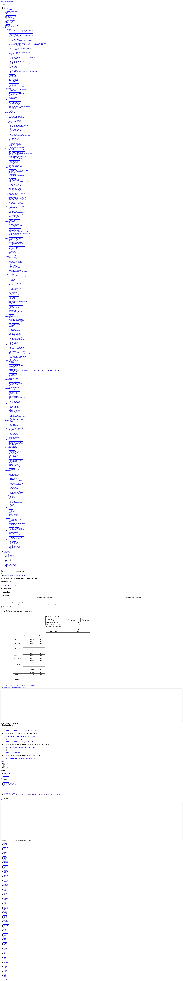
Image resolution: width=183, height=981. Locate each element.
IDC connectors (12, 38)
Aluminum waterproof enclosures (16, 492)
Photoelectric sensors (14, 465)
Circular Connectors (10, 112)
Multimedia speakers (13, 249)
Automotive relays (13, 498)
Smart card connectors (14, 47)
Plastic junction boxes (14, 478)
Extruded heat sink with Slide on (16, 536)
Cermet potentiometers (14, 380)
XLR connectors (13, 140)
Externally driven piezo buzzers (16, 243)
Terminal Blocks (10, 148)
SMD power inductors (14, 407)
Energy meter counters (14, 317)
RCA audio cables (13, 310)
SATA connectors (13, 54)
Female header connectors (15, 34)
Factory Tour (9, 13)
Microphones (12, 251)
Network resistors (13, 393)
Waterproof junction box (14, 103)
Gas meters (11, 325)
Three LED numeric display (15, 337)
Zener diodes (12, 355)
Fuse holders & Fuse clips (15, 371)
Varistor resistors (13, 392)
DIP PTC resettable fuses (14, 364)
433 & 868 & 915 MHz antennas (16, 93)
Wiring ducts (12, 282)
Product (5, 27)
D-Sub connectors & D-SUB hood (17, 42)
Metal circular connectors (15, 120)
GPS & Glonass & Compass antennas (17, 89)
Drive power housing (14, 488)
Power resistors (12, 389)
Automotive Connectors (11, 194)
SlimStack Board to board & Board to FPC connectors (21, 31)
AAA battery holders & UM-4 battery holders (19, 233)
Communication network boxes (16, 483)
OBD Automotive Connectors (16, 203)
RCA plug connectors (14, 139)
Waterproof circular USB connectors (17, 190)
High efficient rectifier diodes (15, 348)
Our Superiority (9, 17)
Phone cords (12, 302)
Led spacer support (13, 343)
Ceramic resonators (13, 434)
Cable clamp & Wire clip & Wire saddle (18, 276)
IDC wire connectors (14, 179)
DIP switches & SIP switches (15, 262)
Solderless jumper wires (14, 547)
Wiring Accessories (10, 274)
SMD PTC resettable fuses (15, 362)
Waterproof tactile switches (15, 261)
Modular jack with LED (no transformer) (18, 170)
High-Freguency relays (14, 504)
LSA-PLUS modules (14, 184)
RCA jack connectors (14, 138)
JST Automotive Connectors (15, 202)
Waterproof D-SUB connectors (16, 192)
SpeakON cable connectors (15, 144)
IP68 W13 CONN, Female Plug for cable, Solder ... (21, 742)
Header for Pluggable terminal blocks (17, 156)
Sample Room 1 (10, 554)
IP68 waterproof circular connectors (17, 115)
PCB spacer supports (14, 275)
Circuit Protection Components (13, 360)
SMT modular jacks (13, 172)
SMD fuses (11, 361)
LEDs (10, 341)
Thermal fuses (12, 375)
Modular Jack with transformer (16, 171)
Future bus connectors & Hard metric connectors (20, 63)
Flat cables (11, 293)
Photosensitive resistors (14, 401)
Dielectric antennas (13, 95)
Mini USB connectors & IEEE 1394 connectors (20, 52)
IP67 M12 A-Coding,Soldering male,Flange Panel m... (22, 747)
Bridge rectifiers (12, 346)
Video (4, 561)
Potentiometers (9, 379)
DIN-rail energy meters (14, 324)
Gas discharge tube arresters (15, 374)
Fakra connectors (13, 72)
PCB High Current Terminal (15, 166)
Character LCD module (14, 330)
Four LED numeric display (15, 338)
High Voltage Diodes (14, 359)
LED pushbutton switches (15, 267)
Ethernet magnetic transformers (16, 176)
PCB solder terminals (14, 165)
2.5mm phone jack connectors (16, 131)
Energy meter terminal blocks (15, 321)
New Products (6, 551)
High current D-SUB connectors (16, 61)
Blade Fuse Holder (13, 378)
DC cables (11, 314)
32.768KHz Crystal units (14, 429)
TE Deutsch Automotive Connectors (17, 197)
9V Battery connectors (14, 234)
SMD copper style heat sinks (15, 537)
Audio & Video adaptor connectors (17, 147)
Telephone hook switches (15, 270)
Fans (7, 507)
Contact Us (6, 568)
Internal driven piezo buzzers (15, 242)
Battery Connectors (10, 221)
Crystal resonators (13, 430)
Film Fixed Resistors (13, 396)
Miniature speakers (13, 248)
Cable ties (11, 278)
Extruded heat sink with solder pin (17, 534)
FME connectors (13, 85)
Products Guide (6, 773)
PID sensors (12, 450)
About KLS (9, 9)
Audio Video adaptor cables (15, 307)
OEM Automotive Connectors (16, 205)
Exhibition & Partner (11, 15)
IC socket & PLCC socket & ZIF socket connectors (20, 40)
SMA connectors (13, 66)
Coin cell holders (13, 229)
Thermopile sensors (13, 457)
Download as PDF (12, 585)
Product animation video (11, 564)
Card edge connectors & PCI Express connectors (20, 45)
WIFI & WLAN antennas (15, 92)
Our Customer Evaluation (12, 18)
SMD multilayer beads (14, 414)
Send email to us (4, 585)
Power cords (12, 298)
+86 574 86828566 (5, 2)
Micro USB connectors (14, 53)
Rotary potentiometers (14, 387)
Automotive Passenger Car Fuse (16, 376)
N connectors (12, 77)
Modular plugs (12, 174)
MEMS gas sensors (13, 455)
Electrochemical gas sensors (15, 448)
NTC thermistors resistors (15, 402)
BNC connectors (13, 75)
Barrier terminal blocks (14, 157)
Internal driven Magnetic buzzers (16, 244)
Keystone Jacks (12, 178)
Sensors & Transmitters (11, 447)
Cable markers (12, 289)
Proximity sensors (13, 462)
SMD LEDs (12, 329)
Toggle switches (12, 264)
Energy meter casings (14, 323)
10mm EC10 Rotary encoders (16, 441)
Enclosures (8, 470)
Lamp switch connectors (14, 110)
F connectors (12, 74)
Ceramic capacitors (13, 425)
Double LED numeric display (16, 335)
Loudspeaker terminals (14, 145)
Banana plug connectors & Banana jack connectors (20, 142)
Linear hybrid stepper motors (15, 528)
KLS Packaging (10, 21)
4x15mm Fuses (12, 367)
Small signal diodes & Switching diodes (18, 356)
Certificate (8, 12)
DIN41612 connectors (14, 62)
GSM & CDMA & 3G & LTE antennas (18, 90)
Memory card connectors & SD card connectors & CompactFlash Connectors (26, 44)
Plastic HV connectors (14, 207)
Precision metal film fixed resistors (17, 397)
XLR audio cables (13, 308)
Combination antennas (14, 94)
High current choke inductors (15, 409)
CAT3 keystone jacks (14, 180)
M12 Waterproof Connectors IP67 (17, 117)
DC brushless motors (14, 521)
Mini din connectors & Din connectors (17, 137)
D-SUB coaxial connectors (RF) (16, 86)
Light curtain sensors (14, 469)
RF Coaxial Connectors (11, 65)
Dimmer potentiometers (14, 385)
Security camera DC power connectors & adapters (20, 545)
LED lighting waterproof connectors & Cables (19, 106)
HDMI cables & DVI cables (15, 312)
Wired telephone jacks (14, 183)
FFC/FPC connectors (14, 39)
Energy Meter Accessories (12, 316)
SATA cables (12, 303)
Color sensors (12, 468)
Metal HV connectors (14, 208)
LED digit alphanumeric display (16, 339)
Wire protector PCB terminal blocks (17, 152)
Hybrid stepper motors (14, 527)
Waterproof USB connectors (15, 188)
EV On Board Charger (14, 216)
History (8, 24)
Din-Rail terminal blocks (14, 161)
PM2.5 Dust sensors (13, 456)
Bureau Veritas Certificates (12, 25)
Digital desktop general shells (15, 480)
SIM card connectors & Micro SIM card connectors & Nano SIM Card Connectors (27, 43)
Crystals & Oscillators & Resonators (14, 428)
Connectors (8, 29)
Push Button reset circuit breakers (16, 365)
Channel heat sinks (13, 532)
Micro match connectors (14, 36)
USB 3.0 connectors (13, 49)
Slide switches (12, 269)
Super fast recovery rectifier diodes (17, 351)
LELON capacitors (13, 421)
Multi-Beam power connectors (16, 237)
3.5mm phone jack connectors (16, 133)
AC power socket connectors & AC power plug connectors (22, 57)
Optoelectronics (9, 328)
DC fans (11, 509)
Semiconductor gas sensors (15, 451)
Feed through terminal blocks (15, 158)
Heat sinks (8, 530)
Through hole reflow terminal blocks (17, 149)
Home (4, 7)
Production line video (11, 563)
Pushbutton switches (13, 266)
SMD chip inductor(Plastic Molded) (17, 416)
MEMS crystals (12, 438)
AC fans (11, 510)
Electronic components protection (16, 288)
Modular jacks (12, 169)
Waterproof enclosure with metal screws (18, 471)
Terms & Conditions (10, 26)
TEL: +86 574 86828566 (9, 792)
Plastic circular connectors (15, 119)
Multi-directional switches (15, 273)
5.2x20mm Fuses (13, 369)
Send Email (3, 799)
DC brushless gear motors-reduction (17, 523)
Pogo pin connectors (13, 58)
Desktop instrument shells (15, 484)
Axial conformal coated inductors (16, 405)
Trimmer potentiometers (14, 382)
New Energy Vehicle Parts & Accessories (15, 206)
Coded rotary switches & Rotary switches (18, 271)
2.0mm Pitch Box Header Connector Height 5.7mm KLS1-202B (20, 685)
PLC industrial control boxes (15, 482)
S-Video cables (12, 315)
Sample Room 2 (10, 555)
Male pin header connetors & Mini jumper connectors (21, 33)
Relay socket (12, 505)
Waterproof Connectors (11, 187)
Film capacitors (12, 424)
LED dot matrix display (14, 333)
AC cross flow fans (13, 515)
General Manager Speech (12, 11)
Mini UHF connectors (14, 83)
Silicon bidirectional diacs (15, 357)
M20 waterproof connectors (15, 121)
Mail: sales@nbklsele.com (9, 793)
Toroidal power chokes (14, 410)
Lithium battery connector (15, 226)
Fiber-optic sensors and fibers (15, 466)
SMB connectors (13, 67)
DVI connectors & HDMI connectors (17, 56)
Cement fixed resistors (14, 400)
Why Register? (9, 22)
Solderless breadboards (14, 546)
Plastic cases (12, 479)
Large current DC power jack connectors (18, 125)
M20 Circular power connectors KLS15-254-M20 (15, 687)
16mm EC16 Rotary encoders (16, 444)
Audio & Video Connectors (12, 122)
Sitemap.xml (6, 776)
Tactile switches (12, 260)
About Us (5, 8)
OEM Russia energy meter (15, 326)
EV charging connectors (14, 219)
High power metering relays (15, 502)
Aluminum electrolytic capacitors (16, 423)
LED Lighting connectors (15, 101)
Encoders (8, 439)
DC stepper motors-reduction (15, 525)
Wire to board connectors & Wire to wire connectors (21, 30)
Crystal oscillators (13, 432)
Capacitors (8, 420)
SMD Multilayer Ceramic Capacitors (17, 427)
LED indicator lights (13, 342)
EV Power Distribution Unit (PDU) (17, 214)
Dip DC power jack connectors (16, 128)
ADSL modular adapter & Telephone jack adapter (20, 181)
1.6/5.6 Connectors (13, 80)
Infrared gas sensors (13, 452)
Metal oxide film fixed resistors (16, 398)
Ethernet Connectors (11, 167)
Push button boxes (13, 489)
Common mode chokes (14, 412)
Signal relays (12, 496)
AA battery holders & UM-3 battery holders (19, 231)
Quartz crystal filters (13, 433)
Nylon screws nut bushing (15, 283)
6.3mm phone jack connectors (16, 134)
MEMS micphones (13, 253)
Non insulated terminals (14, 163)
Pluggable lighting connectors (16, 107)
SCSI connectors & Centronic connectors (18, 60)
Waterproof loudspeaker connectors (17, 193)
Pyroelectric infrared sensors (15, 460)
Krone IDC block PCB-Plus (15, 185)
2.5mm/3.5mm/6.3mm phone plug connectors (19, 135)
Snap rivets (11, 284)
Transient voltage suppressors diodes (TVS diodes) (20, 353)
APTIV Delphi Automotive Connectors (18, 199)
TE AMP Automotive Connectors (16, 196)
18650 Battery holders (14, 230)
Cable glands (12, 279)
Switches (8, 256)
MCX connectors (13, 69)
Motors (8, 518)
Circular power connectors (15, 113)
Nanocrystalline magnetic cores (16, 419)
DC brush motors (13, 520)
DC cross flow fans (13, 514)
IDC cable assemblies (14, 296)
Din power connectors (14, 129)
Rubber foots (12, 287)
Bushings (11, 285)
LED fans (11, 512)
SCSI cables (12, 306)
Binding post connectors (14, 143)
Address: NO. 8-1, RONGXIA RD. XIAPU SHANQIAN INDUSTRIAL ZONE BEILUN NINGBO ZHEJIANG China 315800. (33, 794)
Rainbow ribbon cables (14, 294)
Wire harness (12, 299)
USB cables (12, 297)
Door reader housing (13, 486)
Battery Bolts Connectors (15, 228)
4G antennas (12, 98)
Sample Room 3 (10, 556)
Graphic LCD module (14, 332)
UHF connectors (13, 84)
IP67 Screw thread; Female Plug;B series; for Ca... (21, 758)
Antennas (8, 88)
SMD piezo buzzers (13, 239)
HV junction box (13, 211)
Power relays (12, 497)
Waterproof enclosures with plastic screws (18, 473)
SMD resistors (12, 394)
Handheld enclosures (14, 477)
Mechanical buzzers (13, 247)
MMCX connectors (13, 70)
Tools (7, 539)
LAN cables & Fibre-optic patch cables (18, 301)
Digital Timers (12, 506)
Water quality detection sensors (16, 459)
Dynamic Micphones (14, 255)
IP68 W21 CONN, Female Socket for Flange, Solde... (21, 730)
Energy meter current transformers (17, 320)
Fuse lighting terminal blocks (15, 108)
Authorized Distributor (11, 16)
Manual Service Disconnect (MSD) (17, 212)
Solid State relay (13, 500)
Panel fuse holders (13, 373)
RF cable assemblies (13, 97)
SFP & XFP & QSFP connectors (16, 175)
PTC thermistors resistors (14, 391)
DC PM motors (12, 524)
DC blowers (12, 511)
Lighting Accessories (11, 99)
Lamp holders (12, 111)
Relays (7, 495)
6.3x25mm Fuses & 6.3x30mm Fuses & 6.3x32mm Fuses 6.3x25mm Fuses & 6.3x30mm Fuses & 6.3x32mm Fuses (35, 370)
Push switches (12, 265)
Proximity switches (13, 464)
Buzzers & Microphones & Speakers (14, 238)
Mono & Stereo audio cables (15, 311)
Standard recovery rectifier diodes (16, 347)
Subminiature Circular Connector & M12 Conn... (20, 736)
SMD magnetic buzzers (14, 240)
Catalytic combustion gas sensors (16, 453)
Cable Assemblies (10, 290)
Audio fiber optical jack (14, 124)
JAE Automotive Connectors (15, 201)
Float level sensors (13, 461)
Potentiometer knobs (13, 384)
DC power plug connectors (15, 130)
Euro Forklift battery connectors (16, 225)
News (4, 557)
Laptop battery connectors (15, 235)
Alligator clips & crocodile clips (16, 550)
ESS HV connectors (13, 210)
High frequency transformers (15, 418)
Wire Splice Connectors (14, 102)
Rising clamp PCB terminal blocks (17, 151)
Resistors (8, 388)
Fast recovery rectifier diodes (15, 350)
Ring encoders (12, 446)
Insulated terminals (13, 162)
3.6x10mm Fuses (13, 366)
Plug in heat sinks (13, 533)
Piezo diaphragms (13, 252)
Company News (10, 559)
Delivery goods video (11, 565)
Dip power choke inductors (15, 406)
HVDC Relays (12, 220)
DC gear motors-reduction (15, 519)
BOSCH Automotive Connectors (16, 198)
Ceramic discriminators (14, 437)
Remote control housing (14, 491)
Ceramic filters (12, 435)
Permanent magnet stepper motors (16, 529)
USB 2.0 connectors (13, 51)
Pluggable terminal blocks (15, 154)
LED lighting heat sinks (14, 538)
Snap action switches (14, 258)
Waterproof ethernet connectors (16, 189)
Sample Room (6, 552)
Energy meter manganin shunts (16, 319)
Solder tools (12, 548)
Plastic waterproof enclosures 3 (16, 493)
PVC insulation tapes (14, 543)
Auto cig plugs (12, 541)
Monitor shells (12, 487)
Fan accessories (12, 516)
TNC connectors (13, 76)
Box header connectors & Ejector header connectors (21, 35)
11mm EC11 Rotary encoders (15, 442)
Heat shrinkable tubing (14, 542)
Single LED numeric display (15, 334)
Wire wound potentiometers (15, 383)
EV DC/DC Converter (14, 215)
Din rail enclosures (13, 475)
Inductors (8, 403)
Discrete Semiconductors (12, 344)
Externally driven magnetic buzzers (17, 246)
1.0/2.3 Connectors (13, 79)
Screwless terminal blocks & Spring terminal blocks (20, 153)
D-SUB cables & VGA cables (16, 305)
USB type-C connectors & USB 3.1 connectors (20, 48)
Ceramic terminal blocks (14, 160)
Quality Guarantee (10, 20)
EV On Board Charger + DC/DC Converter (19, 217)
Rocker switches (13, 257)
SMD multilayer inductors (15, 415)
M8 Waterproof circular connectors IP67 (18, 116)
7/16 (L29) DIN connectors (15, 81)
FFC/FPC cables (13, 292)
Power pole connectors (14, 224)
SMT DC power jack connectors (16, 126)
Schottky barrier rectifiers (15, 352)
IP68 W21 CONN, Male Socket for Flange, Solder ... (21, 753)
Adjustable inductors (13, 411)
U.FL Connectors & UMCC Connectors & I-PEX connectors (23, 71)
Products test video (10, 566)
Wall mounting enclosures (15, 474)
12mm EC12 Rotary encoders (16, 443)
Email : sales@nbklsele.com (7, 1)
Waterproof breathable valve (15, 104)
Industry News (9, 560)
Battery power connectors (15, 222)
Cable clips (11, 280)
